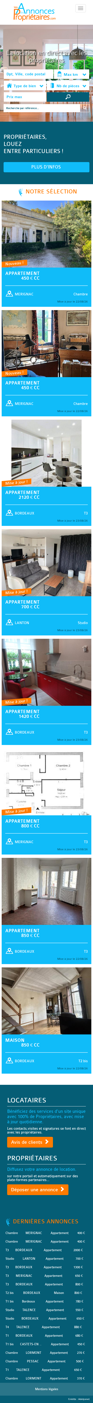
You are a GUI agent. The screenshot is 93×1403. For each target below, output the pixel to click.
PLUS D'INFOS (46, 167)
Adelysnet (83, 1399)
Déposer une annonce (35, 1189)
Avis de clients (27, 1142)
